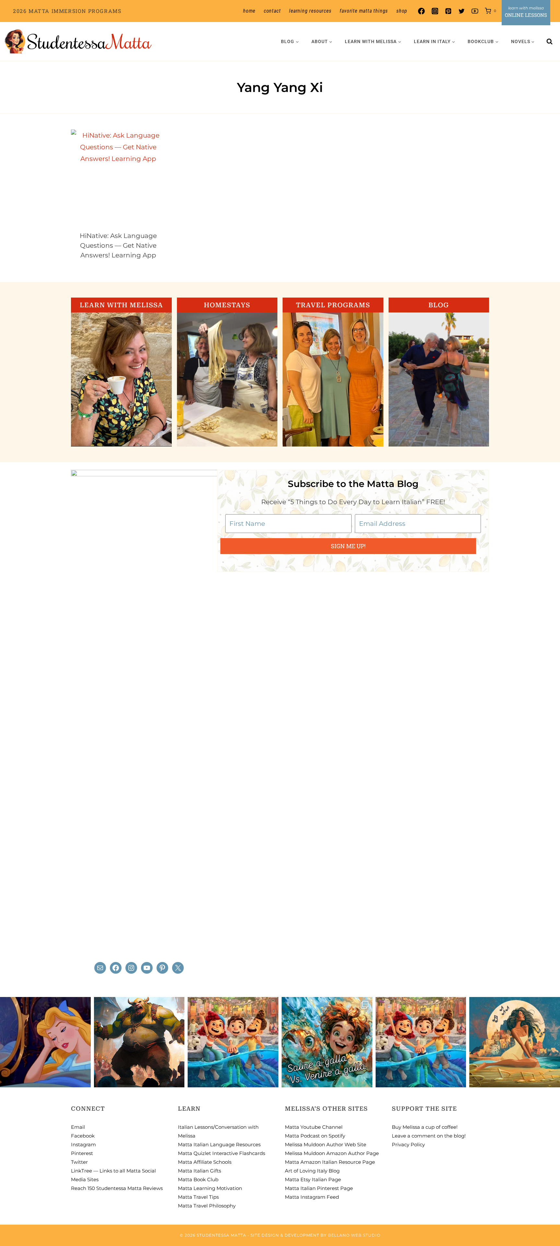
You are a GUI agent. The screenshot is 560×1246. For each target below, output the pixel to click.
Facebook (83, 1136)
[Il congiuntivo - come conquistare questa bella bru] (139, 1042)
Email (78, 1127)
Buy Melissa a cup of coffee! (425, 1127)
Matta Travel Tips (198, 1197)
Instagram (83, 1144)
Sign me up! (348, 546)
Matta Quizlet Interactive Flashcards (221, 1153)
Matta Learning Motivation (210, 1188)
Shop (401, 11)
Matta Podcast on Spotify (315, 1136)
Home (249, 11)
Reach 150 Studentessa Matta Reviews (117, 1188)
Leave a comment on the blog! (429, 1136)
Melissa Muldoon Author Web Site (325, 1144)
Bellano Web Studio (354, 1235)
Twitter (79, 1162)
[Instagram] (434, 11)
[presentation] (118, 177)
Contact (272, 11)
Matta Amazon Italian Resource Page (330, 1162)
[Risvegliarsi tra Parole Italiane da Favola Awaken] (45, 1042)
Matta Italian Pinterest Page (319, 1188)
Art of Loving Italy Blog (312, 1171)
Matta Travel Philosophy (207, 1206)
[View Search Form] (549, 41)
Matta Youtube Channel (314, 1127)
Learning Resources (310, 11)
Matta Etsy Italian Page (313, 1179)
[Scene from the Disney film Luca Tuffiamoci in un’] (233, 1042)
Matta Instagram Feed (312, 1197)
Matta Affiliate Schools (204, 1162)
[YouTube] (475, 11)
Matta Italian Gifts (199, 1171)
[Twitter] (461, 11)
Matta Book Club (198, 1179)
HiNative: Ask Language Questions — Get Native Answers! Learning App (118, 245)
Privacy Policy (408, 1144)
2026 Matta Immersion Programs (67, 10)
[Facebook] (421, 11)
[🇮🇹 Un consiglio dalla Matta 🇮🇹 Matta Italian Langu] (327, 1042)
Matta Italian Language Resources (219, 1144)
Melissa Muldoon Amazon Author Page (332, 1153)
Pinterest (82, 1153)
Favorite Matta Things (364, 11)
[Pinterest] (448, 11)
